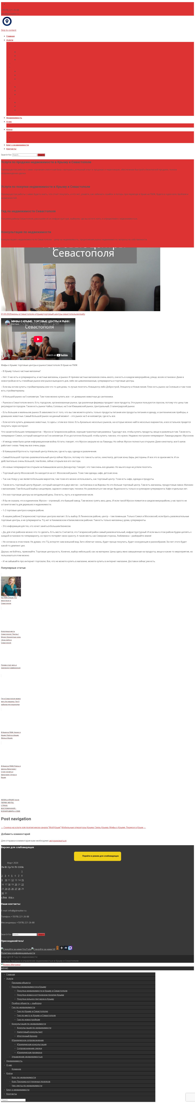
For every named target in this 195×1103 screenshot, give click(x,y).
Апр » (11, 897)
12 (12, 880)
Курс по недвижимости (23, 133)
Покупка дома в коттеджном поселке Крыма (40, 56)
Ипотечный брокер (26, 94)
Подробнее (7, 179)
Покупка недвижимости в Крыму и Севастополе (41, 52)
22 (22, 884)
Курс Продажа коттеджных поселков (30, 137)
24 (6, 888)
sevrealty (80, 314)
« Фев (4, 897)
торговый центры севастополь (59, 314)
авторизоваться (57, 840)
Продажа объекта (21, 44)
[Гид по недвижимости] (7, 26)
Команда (16, 125)
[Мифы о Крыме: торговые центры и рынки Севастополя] (80, 310)
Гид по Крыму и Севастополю (32, 71)
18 (9, 884)
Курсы (9, 129)
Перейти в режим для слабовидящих (100, 856)
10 (6, 880)
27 (16, 888)
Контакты (11, 149)
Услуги (9, 40)
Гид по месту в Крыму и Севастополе (36, 75)
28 (19, 888)
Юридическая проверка (29, 110)
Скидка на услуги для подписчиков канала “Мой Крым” (31, 827)
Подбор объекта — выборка (26, 63)
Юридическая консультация (31, 102)
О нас (9, 121)
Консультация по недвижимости (28, 83)
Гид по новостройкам (28, 79)
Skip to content (8, 30)
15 (22, 880)
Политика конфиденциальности (18, 953)
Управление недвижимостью (26, 114)
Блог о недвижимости (17, 145)
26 (12, 888)
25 (9, 888)
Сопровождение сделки (29, 106)
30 (2, 893)
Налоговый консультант (29, 90)
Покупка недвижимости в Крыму (28, 48)
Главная (10, 36)
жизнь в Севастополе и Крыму (27, 314)
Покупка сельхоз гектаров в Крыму (35, 59)
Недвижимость (14, 117)
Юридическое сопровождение (27, 98)
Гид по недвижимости (23, 67)
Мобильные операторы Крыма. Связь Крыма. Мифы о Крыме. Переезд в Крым (103, 827)
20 (16, 884)
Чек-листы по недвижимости (27, 141)
